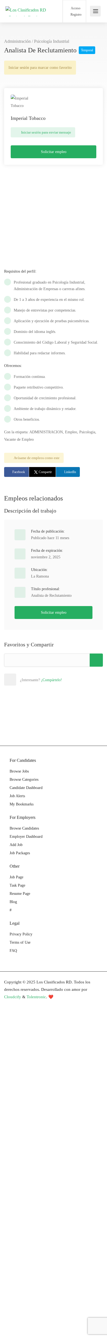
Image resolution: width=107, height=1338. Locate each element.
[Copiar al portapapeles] (96, 660)
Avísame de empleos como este (37, 458)
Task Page (17, 885)
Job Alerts (17, 796)
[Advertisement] (53, 211)
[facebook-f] (9, 1004)
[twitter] (27, 1004)
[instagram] (36, 1004)
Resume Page (20, 894)
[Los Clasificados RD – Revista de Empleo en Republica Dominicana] (26, 18)
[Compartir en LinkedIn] (46, 680)
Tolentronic (36, 997)
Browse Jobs (19, 771)
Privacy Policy (21, 934)
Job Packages (20, 853)
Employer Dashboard (26, 837)
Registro (75, 14)
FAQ (13, 951)
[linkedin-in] (18, 1004)
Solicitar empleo (53, 152)
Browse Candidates (24, 828)
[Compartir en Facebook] (22, 680)
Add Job (16, 845)
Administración (17, 41)
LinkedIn (70, 472)
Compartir (45, 472)
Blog (13, 902)
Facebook (18, 472)
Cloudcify (12, 997)
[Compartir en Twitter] (34, 680)
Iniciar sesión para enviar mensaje (45, 132)
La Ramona (40, 576)
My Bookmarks (21, 804)
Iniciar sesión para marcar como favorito (40, 68)
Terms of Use (20, 942)
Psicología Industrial (51, 41)
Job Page (16, 877)
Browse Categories (24, 779)
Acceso (75, 8)
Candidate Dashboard (26, 788)
